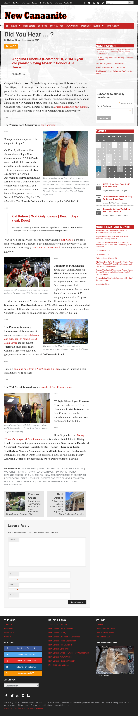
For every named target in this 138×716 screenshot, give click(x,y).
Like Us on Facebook (26, 648)
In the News (26, 3)
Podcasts (86, 25)
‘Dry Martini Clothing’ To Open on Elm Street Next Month (114, 72)
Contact (34, 3)
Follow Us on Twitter (26, 654)
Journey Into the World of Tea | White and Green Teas (117, 197)
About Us (7, 3)
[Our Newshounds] (115, 659)
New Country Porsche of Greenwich (65, 474)
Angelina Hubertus (72, 468)
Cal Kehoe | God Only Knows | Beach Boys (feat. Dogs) (45, 218)
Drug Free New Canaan (58, 664)
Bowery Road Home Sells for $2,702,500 (110, 67)
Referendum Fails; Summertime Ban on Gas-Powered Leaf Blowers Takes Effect (112, 231)
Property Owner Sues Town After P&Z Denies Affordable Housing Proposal (112, 237)
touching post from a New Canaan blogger (36, 368)
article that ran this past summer (71, 106)
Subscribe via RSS (26, 673)
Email (14, 585)
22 (131, 162)
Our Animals (72, 25)
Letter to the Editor (103, 250)
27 (104, 144)
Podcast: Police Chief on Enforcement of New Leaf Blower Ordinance (114, 279)
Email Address (114, 106)
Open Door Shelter (16, 478)
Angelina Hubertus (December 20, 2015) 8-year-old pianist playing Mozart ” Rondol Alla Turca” (48, 62)
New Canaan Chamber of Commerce (64, 636)
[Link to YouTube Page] (94, 3)
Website (12, 595)
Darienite (99, 624)
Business (42, 25)
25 (109, 168)
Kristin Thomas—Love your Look (36, 471)
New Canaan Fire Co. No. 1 (60, 644)
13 (120, 156)
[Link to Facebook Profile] (84, 3)
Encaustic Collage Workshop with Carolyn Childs (116, 210)
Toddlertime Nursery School (53, 481)
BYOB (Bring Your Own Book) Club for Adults (116, 185)
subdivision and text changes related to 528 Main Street (22, 338)
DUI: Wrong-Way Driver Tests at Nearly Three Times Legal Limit (115, 58)
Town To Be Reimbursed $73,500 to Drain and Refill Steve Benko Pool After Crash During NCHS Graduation (114, 244)
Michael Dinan (13, 40)
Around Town (28, 468)
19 (114, 162)
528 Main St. (53, 468)
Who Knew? (113, 25)
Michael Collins (34, 474)
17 (104, 162)
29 (131, 168)
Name (14, 574)
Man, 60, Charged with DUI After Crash (110, 63)
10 (104, 156)
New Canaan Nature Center (60, 656)
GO (130, 2)
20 (120, 162)
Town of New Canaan (57, 624)
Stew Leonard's (25, 481)
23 (98, 168)
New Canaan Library (57, 632)
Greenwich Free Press (105, 628)
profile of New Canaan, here (56, 386)
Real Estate (29, 25)
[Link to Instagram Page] (98, 3)
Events (97, 25)
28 (109, 144)
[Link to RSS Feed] (103, 3)
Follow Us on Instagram (26, 666)
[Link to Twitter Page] (89, 3)
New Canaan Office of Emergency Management (68, 652)
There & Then (56, 25)
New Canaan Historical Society (61, 660)
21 (125, 162)
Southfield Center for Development (50, 478)
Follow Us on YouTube (26, 660)
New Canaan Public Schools (60, 628)
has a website (48, 124)
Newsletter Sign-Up (46, 3)
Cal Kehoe (67, 240)
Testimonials (68, 3)
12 (114, 156)
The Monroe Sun (103, 636)
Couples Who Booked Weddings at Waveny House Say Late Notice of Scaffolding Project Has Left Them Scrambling (114, 51)
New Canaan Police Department (62, 640)
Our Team (16, 3)
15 (131, 156)
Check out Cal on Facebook (46, 247)
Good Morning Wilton (105, 632)
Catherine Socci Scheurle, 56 (106, 258)
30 (120, 144)
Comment (12, 540)
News (14, 25)
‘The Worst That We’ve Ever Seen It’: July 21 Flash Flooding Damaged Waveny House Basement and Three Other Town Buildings (114, 264)
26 (114, 168)
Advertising (58, 3)
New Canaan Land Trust (58, 648)
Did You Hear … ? (102, 254)
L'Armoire (61, 471)
